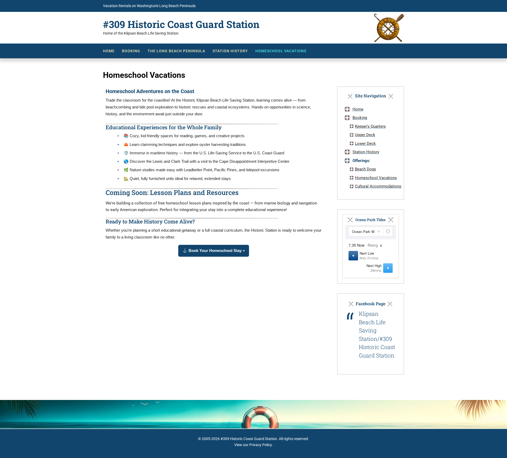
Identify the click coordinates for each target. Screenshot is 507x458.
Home (109, 51)
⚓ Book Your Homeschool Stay (213, 250)
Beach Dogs (365, 169)
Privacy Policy (260, 445)
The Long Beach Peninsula (176, 51)
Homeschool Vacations (280, 51)
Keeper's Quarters (370, 126)
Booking (131, 51)
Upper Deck (365, 134)
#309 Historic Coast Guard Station (181, 24)
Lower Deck (365, 143)
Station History (230, 51)
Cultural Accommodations (378, 186)
